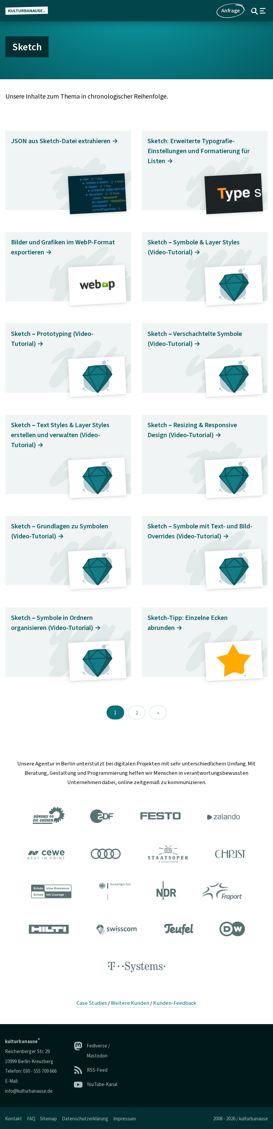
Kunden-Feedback (174, 1003)
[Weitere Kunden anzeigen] (136, 893)
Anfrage (230, 11)
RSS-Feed (97, 1070)
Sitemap (48, 1118)
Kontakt (13, 1118)
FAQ (31, 1118)
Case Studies (92, 1003)
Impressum (124, 1118)
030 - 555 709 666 (40, 1071)
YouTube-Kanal (102, 1084)
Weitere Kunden (130, 1003)
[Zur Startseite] (29, 10)
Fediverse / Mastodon (98, 1050)
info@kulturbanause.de (29, 1091)
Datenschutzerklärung (85, 1118)
